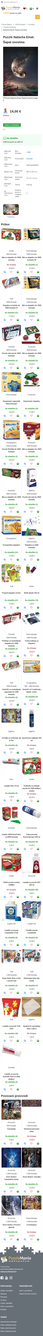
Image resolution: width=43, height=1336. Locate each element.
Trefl (11, 299)
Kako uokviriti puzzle (8, 1328)
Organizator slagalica (31, 401)
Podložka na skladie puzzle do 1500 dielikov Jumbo (31, 788)
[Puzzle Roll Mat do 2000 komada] (5, 464)
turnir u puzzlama (7, 1306)
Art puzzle (31, 347)
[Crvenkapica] (25, 1239)
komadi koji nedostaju (9, 1322)
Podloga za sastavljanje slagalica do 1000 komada (11, 643)
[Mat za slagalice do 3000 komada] (5, 272)
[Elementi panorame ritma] (25, 1143)
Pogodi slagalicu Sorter (11, 593)
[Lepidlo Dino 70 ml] (5, 800)
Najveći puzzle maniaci (28, 1294)
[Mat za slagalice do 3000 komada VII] (25, 272)
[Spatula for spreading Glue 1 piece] (25, 1041)
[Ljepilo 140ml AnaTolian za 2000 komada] (5, 849)
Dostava (4, 1294)
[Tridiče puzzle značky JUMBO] (5, 897)
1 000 (28, 152)
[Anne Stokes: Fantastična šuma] (5, 1191)
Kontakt (3, 1309)
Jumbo (11, 251)
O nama (3, 1300)
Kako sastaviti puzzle (8, 1331)
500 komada (11, 1126)
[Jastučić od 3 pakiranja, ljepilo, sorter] (25, 704)
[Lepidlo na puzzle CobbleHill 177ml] (5, 945)
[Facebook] (2, 1279)
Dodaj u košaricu (12, 125)
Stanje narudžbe (7, 1291)
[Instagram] (10, 1279)
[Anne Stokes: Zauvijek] (25, 1191)
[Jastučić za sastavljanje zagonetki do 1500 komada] (5, 705)
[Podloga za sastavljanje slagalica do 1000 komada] (5, 656)
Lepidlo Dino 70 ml (11, 786)
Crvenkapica (32, 1225)
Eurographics (11, 443)
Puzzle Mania (7, 24)
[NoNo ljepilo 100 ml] (25, 607)
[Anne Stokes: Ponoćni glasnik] (5, 1239)
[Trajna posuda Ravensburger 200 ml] (25, 849)
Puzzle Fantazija (10, 27)
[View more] (11, 240)
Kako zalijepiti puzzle (8, 1325)
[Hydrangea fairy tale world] (25, 993)
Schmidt (31, 24)
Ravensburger (31, 251)
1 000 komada (20, 24)
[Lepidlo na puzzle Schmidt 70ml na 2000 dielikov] (5, 1089)
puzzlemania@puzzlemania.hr (12, 1269)
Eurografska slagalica (11, 545)
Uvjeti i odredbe (6, 1303)
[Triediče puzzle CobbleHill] (25, 945)
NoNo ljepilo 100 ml (31, 593)
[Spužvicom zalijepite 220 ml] (25, 752)
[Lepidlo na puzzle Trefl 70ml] (5, 1041)
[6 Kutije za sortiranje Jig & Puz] (5, 752)
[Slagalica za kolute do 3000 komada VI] (5, 320)
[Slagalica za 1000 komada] (25, 559)
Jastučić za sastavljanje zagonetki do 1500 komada (11, 692)
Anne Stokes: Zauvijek (32, 1177)
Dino (11, 779)
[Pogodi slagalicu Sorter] (5, 607)
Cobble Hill (11, 924)
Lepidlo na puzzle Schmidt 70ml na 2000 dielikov (11, 1076)
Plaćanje (4, 1297)
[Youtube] (6, 1279)
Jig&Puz (31, 490)
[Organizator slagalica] (25, 416)
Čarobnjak (11, 1129)
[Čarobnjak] (5, 1143)
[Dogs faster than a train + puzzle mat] (5, 993)
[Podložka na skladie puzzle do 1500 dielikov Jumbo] (25, 801)
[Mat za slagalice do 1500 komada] (25, 320)
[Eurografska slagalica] (5, 559)
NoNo (31, 586)
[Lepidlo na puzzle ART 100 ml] (25, 897)
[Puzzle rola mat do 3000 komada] (5, 368)
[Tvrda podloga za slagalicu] (25, 655)
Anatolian (11, 490)
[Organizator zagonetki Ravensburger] (5, 416)
